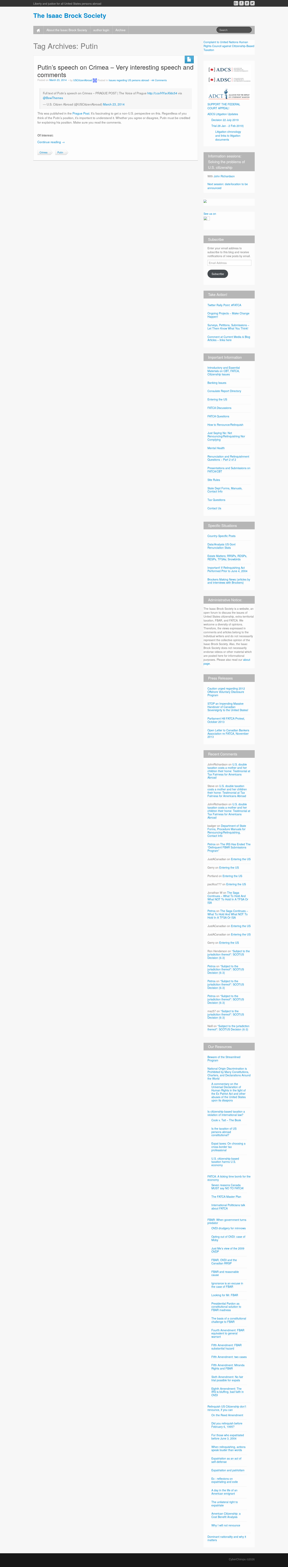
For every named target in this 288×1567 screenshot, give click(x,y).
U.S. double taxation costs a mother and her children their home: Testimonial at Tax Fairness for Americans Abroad (228, 770)
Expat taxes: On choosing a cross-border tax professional (228, 1146)
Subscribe (218, 274)
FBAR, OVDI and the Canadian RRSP (224, 1261)
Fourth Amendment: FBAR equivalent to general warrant (227, 1333)
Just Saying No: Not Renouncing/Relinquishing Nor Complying (226, 436)
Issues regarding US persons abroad (129, 80)
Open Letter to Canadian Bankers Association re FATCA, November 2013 (228, 733)
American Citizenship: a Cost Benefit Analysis (226, 1515)
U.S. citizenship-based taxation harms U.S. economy (225, 1162)
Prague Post (80, 113)
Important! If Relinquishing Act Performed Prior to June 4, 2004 (227, 569)
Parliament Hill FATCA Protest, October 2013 (226, 720)
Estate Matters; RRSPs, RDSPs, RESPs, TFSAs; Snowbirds (227, 557)
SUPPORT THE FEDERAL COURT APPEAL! (223, 106)
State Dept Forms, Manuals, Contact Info (224, 489)
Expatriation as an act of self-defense (226, 1460)
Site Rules (213, 480)
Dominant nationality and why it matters (226, 1538)
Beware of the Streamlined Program (223, 1058)
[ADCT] (229, 93)
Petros (211, 844)
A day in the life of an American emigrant (224, 1491)
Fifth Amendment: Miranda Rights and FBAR (228, 1366)
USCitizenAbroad (82, 80)
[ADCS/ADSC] (229, 74)
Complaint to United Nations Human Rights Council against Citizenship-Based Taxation (229, 46)
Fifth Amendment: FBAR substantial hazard (226, 1346)
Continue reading (51, 142)
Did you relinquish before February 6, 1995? (226, 1425)
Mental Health (216, 448)
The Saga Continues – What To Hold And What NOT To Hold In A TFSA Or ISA (227, 897)
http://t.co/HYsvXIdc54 (162, 93)
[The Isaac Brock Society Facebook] (241, 3)
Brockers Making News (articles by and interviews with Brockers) (228, 581)
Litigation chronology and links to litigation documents (228, 135)
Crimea (43, 152)
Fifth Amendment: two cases (229, 1357)
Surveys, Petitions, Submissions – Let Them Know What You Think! (228, 326)
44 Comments (159, 80)
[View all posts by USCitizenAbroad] (95, 80)
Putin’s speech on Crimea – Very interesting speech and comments (115, 71)
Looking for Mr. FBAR (224, 1295)
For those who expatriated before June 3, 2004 (227, 1436)
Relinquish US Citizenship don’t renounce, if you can (226, 1408)
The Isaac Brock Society (69, 15)
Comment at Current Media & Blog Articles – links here (228, 338)
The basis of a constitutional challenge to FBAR (228, 1320)
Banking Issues (216, 383)
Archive (120, 30)
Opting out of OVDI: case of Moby (228, 1238)
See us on (210, 214)
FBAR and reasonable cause (225, 1273)
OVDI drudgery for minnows (228, 1228)
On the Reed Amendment (227, 1415)
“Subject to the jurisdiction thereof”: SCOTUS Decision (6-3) (228, 954)
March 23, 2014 (114, 104)
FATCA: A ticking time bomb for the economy (229, 1178)
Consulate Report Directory (224, 391)
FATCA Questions (218, 416)
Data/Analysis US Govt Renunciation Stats (221, 546)
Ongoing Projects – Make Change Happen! (228, 314)
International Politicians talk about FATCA (228, 1206)
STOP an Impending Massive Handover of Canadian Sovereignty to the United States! (227, 707)
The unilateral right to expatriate (224, 1503)
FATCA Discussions (219, 408)
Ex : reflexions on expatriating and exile (224, 1480)
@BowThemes (53, 98)
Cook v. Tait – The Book (226, 1120)
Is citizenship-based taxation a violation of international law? (226, 1113)
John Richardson (224, 176)
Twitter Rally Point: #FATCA (224, 305)
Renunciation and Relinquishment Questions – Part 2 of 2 (228, 458)
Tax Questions (216, 500)
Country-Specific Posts (221, 536)
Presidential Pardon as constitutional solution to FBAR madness (226, 1306)
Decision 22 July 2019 (225, 120)
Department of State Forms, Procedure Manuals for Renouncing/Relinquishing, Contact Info (226, 830)
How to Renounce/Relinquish (225, 425)
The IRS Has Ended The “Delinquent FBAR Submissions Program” (229, 847)
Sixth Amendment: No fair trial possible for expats (227, 1378)
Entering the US (217, 399)
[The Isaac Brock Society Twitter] (252, 3)
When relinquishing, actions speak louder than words (228, 1448)
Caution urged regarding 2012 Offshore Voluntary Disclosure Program (226, 691)
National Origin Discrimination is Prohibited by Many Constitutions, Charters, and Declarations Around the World (229, 1073)
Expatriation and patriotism (228, 1470)
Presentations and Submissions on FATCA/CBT (228, 469)
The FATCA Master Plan (226, 1196)
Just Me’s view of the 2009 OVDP (227, 1250)
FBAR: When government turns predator (226, 1221)
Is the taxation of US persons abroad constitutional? (223, 1132)
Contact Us (214, 508)
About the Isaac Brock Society (66, 30)
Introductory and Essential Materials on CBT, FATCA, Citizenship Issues (223, 371)
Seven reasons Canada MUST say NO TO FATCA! (227, 1186)
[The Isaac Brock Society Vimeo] (247, 3)
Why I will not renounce (225, 1525)
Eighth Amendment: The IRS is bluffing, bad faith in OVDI (227, 1392)
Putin (60, 152)
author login (101, 30)
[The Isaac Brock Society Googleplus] (236, 3)
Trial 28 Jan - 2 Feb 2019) (227, 126)
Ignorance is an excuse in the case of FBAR (227, 1285)
